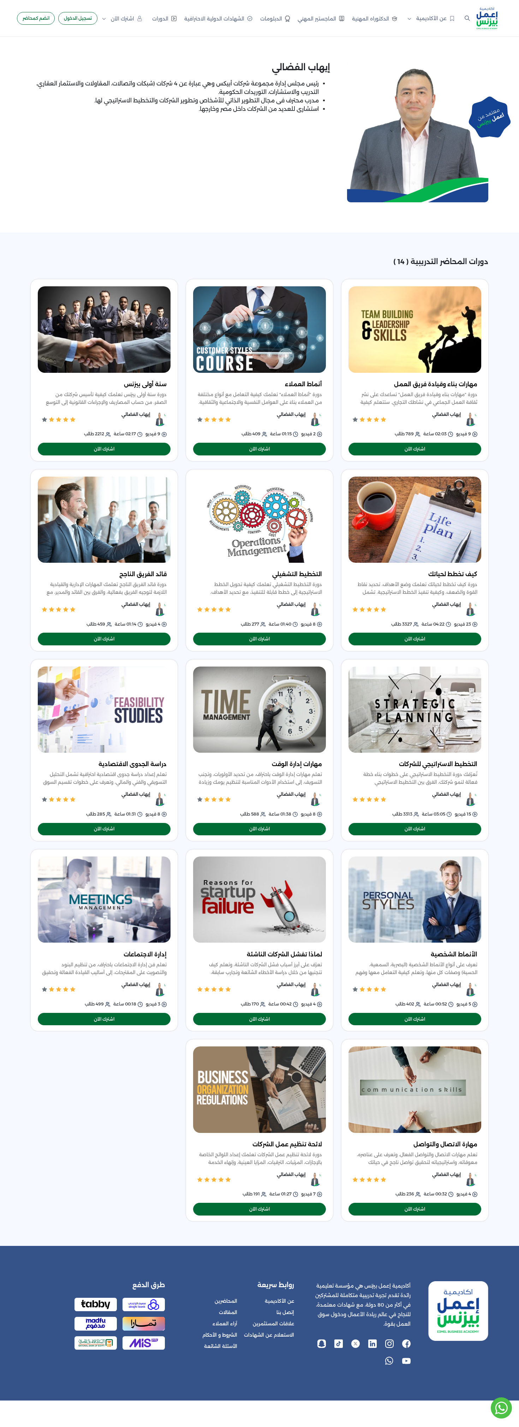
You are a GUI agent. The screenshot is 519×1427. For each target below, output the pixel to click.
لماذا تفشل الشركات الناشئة (284, 954)
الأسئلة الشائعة (220, 1346)
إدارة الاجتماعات (145, 954)
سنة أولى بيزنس (145, 384)
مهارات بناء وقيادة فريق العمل (435, 384)
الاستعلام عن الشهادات (269, 1335)
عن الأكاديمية (279, 1301)
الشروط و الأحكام (219, 1335)
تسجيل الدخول (78, 18)
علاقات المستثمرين (273, 1323)
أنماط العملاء (303, 384)
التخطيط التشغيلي (297, 574)
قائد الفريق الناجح (143, 574)
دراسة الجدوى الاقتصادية (133, 764)
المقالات (228, 1312)
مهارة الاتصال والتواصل (445, 1144)
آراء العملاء (225, 1323)
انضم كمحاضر (36, 18)
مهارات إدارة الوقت (297, 764)
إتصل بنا (285, 1312)
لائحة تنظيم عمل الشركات (287, 1144)
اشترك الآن (415, 449)
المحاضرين (226, 1301)
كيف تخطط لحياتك (452, 574)
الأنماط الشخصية (454, 954)
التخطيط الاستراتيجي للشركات (438, 764)
